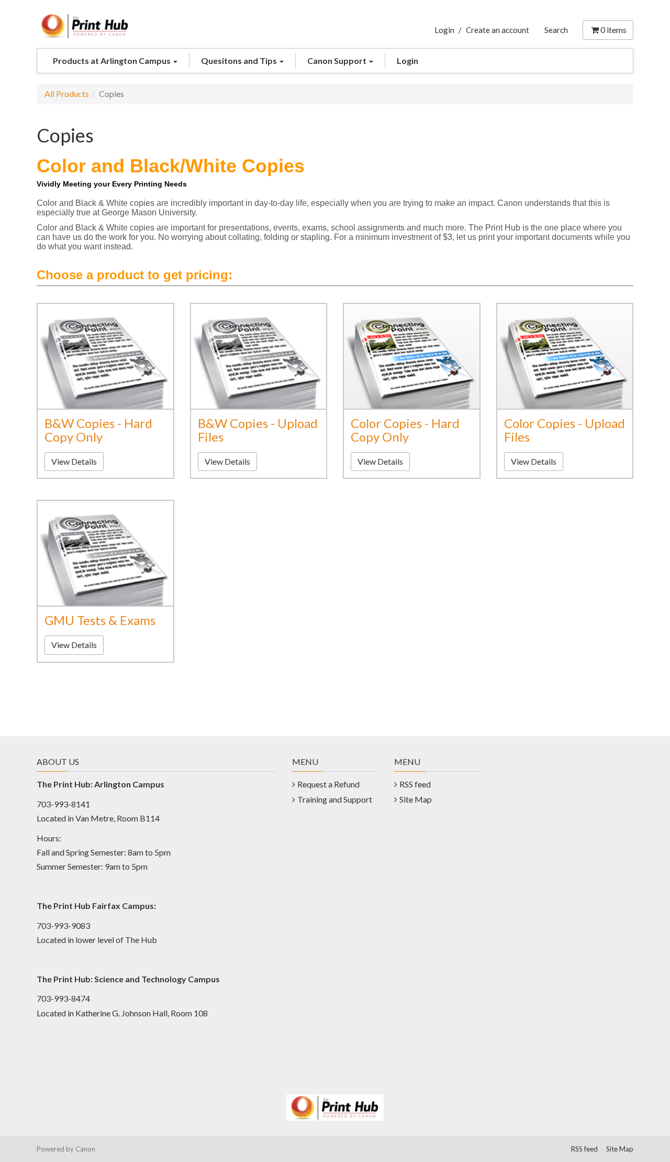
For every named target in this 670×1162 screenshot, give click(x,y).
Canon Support (337, 60)
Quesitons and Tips (239, 60)
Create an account (497, 30)
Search (556, 30)
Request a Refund (328, 784)
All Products (66, 93)
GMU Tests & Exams (99, 620)
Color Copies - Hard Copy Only (405, 429)
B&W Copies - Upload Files (258, 429)
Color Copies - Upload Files (564, 429)
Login (444, 30)
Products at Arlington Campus (112, 60)
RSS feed (415, 784)
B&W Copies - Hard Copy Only (98, 429)
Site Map (415, 799)
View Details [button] (74, 461)
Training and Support (334, 799)
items (613, 30)
